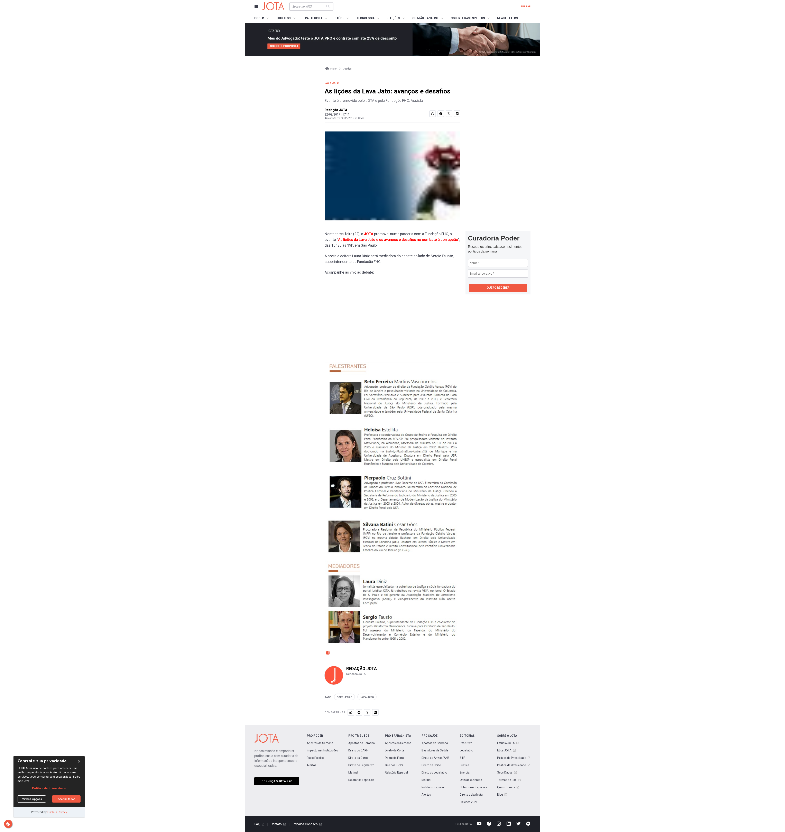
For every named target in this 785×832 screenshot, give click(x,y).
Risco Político (315, 757)
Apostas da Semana (320, 743)
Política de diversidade (511, 765)
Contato (276, 824)
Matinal (353, 772)
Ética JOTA (504, 750)
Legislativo (466, 750)
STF (462, 757)
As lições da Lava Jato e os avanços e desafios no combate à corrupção (398, 239)
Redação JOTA (336, 110)
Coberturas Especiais (473, 787)
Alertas (311, 765)
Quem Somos (506, 787)
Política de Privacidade (511, 757)
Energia (465, 772)
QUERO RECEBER (498, 287)
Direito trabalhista (471, 794)
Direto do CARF (358, 750)
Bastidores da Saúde (435, 750)
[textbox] (309, 6)
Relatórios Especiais (361, 779)
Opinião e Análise (471, 779)
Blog (500, 794)
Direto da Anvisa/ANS (436, 757)
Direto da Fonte (395, 757)
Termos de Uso (507, 779)
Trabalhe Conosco (305, 824)
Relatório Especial (396, 772)
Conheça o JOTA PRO (276, 781)
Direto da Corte (358, 757)
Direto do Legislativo (361, 765)
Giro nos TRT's (394, 765)
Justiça (464, 765)
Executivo (466, 743)
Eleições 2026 (469, 802)
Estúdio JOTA (506, 743)
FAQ (257, 824)
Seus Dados (504, 772)
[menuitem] (262, 18)
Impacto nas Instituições (322, 750)
